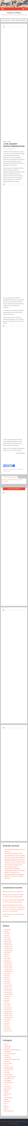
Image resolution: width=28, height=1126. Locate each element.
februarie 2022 (8, 1030)
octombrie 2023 (8, 992)
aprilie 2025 (7, 958)
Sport (5, 1105)
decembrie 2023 (8, 988)
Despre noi (7, 1061)
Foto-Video (7, 1072)
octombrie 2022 (8, 1015)
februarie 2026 (8, 941)
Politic (6, 1095)
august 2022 (7, 1019)
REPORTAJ (7, 1101)
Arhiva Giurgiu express (10, 1053)
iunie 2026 (7, 933)
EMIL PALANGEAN (9, 1069)
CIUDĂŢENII (7, 1057)
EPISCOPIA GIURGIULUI (9, 469)
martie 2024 (7, 983)
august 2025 (7, 952)
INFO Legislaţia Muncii (10, 1076)
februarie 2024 (8, 985)
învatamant (7, 1086)
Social (5, 1103)
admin (4, 148)
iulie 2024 (6, 975)
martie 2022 (7, 1029)
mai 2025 (6, 956)
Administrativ (7, 1046)
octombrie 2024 (8, 969)
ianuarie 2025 (7, 964)
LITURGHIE (19, 469)
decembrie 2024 (8, 966)
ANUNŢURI (7, 1048)
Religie (9, 141)
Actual (5, 141)
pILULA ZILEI (7, 1093)
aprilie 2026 (7, 937)
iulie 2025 (6, 954)
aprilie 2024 (7, 981)
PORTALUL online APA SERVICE (10, 477)
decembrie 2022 (8, 1011)
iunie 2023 (7, 1000)
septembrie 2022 (8, 1017)
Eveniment (6, 1071)
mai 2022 (6, 1025)
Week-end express (8, 1111)
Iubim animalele (8, 1088)
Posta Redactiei (8, 1097)
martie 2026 (7, 939)
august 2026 (7, 929)
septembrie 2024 (8, 971)
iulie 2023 (6, 998)
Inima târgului (7, 1080)
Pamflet (6, 1091)
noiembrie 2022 (8, 1013)
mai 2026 (6, 935)
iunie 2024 (7, 977)
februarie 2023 (8, 1008)
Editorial (6, 1065)
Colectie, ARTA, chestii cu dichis (12, 1059)
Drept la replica (8, 1063)
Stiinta (6, 1109)
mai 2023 (6, 1002)
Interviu (6, 1084)
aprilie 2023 (7, 1004)
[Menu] (2, 8)
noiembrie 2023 (8, 990)
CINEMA (6, 1055)
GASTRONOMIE (8, 1074)
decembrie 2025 (8, 945)
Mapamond (7, 1090)
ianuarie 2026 (7, 943)
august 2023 (7, 996)
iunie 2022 (7, 1023)
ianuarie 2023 (7, 1009)
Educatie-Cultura (8, 1067)
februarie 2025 (8, 962)
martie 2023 (7, 1006)
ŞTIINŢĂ (6, 1107)
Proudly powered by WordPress (8, 1121)
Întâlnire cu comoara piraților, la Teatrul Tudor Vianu (12, 480)
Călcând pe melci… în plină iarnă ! (15, 891)
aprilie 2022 (7, 1027)
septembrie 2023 (8, 994)
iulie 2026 (6, 931)
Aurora (4, 900)
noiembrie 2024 (8, 967)
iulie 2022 (6, 1021)
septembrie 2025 (8, 950)
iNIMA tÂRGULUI (8, 1082)
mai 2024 (6, 979)
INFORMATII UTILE (9, 1078)
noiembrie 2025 (8, 946)
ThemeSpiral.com (15, 1123)
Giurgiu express (14, 13)
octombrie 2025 (8, 948)
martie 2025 (7, 960)
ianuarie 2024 (7, 987)
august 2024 (7, 973)
